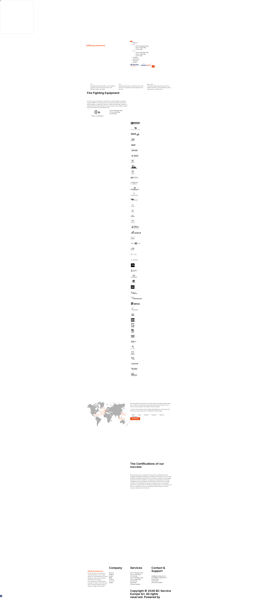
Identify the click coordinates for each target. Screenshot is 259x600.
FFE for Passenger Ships (142, 46)
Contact (135, 62)
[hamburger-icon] (131, 41)
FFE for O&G (139, 49)
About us (135, 42)
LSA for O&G (139, 55)
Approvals (135, 60)
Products (135, 57)
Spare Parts (136, 59)
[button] (1, 596)
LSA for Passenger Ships (142, 52)
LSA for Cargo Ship (141, 54)
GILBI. (165, 597)
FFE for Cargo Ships (141, 47)
